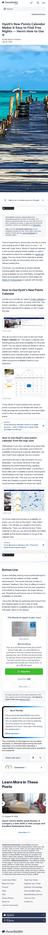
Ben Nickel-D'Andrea (13, 39)
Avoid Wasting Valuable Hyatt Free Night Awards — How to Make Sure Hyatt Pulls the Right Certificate (21, 427)
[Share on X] (40, 758)
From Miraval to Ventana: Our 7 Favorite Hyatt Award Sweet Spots (21, 546)
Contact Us (28, 902)
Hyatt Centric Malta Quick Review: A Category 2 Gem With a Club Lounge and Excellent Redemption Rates (23, 823)
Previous (2, 803)
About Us (5, 902)
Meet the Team (8, 884)
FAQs (4, 891)
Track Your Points (31, 880)
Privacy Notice (7, 898)
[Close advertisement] (45, 209)
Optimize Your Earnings (33, 887)
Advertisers (37, 225)
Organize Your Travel (32, 884)
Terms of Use (29, 898)
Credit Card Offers (9, 880)
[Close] (42, 200)
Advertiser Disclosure (38, 14)
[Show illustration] (12, 733)
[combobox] (24, 9)
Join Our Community (10, 905)
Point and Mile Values (32, 891)
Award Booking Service (33, 894)
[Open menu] (43, 2)
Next (45, 803)
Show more (23, 687)
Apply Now (25, 671)
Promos (5, 887)
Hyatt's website (37, 299)
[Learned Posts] (31, 2)
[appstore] (24, 915)
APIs (3, 894)
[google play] (24, 920)
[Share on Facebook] (33, 758)
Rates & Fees (24, 639)
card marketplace (28, 233)
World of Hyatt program (12, 280)
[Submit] (5, 9)
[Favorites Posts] (37, 2)
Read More (23, 832)
